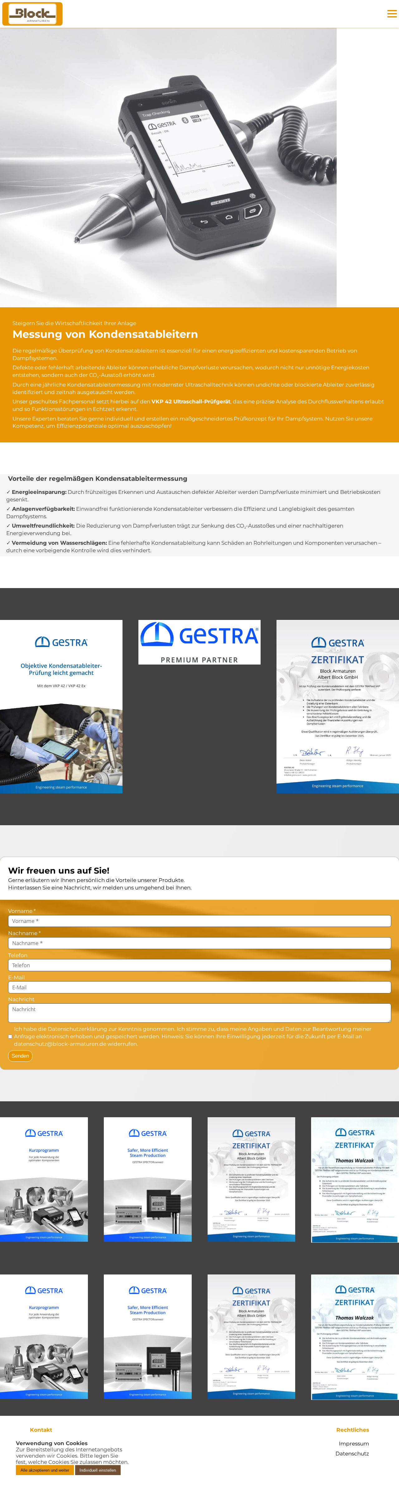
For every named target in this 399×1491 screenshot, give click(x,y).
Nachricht (21, 999)
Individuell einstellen (97, 1470)
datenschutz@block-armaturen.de (60, 1044)
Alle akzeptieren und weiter (45, 1470)
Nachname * (24, 933)
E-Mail (16, 977)
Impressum (354, 1443)
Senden (20, 1056)
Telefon (17, 955)
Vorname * (22, 911)
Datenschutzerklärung (77, 1029)
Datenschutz (352, 1453)
